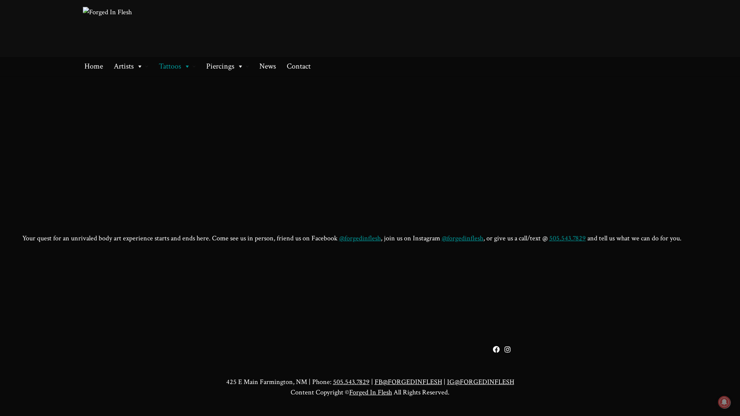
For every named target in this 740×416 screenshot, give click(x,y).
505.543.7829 (567, 238)
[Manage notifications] (724, 402)
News (267, 66)
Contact (299, 66)
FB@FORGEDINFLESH (408, 381)
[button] (146, 66)
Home (93, 66)
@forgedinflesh (360, 238)
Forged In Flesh (370, 392)
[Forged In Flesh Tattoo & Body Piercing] (150, 28)
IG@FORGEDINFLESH (480, 381)
